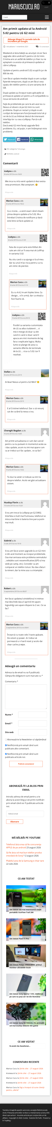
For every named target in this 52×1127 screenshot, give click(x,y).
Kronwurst (10, 1073)
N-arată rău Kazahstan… (19, 1046)
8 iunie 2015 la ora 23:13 (13, 375)
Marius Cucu (11, 1068)
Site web (9, 732)
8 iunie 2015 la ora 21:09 (17, 240)
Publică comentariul (26, 764)
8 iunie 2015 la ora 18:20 (13, 174)
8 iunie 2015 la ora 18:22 (15, 204)
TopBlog (7, 1120)
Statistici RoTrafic (35, 1118)
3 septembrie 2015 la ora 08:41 (17, 627)
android (16, 154)
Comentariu (11, 681)
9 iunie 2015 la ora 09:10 (21, 318)
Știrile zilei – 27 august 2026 (31, 1068)
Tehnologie (21, 149)
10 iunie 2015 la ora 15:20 (13, 505)
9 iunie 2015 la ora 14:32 (15, 470)
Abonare (14, 821)
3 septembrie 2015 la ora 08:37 (15, 591)
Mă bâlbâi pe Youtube (26, 837)
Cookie (25, 1118)
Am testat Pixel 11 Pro (19, 938)
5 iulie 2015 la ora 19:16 (12, 543)
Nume (9, 714)
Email (8, 723)
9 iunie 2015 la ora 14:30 (13, 433)
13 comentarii (44, 47)
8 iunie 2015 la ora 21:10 (19, 285)
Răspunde (9, 192)
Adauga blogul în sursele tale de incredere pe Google (24, 40)
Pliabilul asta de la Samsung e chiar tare (25, 860)
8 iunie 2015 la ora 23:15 (15, 401)
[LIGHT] (46, 3)
